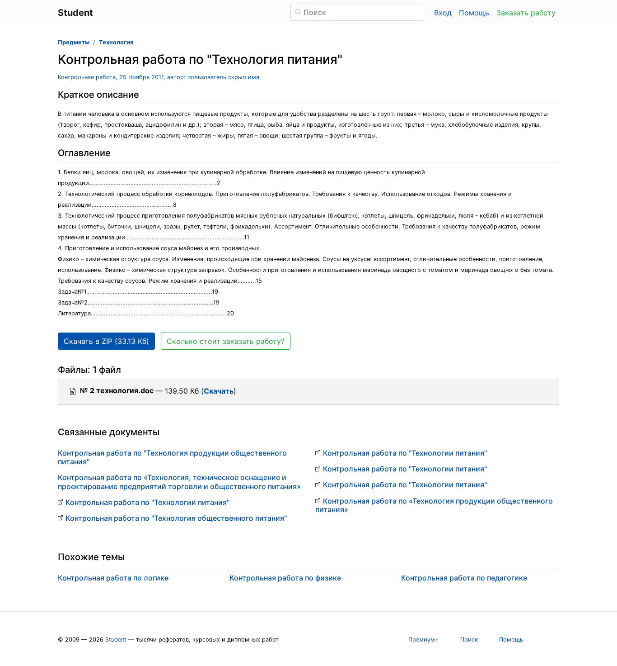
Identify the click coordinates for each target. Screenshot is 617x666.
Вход (443, 12)
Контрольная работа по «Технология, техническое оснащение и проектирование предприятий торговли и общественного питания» (179, 481)
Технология (116, 42)
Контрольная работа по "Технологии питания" (147, 502)
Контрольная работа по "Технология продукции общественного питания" (172, 457)
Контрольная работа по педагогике (464, 577)
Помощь (474, 12)
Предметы (73, 42)
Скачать (219, 390)
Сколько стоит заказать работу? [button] (226, 341)
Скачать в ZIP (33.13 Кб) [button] (106, 341)
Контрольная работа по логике (113, 577)
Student (115, 639)
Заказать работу (526, 12)
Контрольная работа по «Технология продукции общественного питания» (434, 505)
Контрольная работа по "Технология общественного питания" (176, 518)
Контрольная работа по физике (285, 577)
